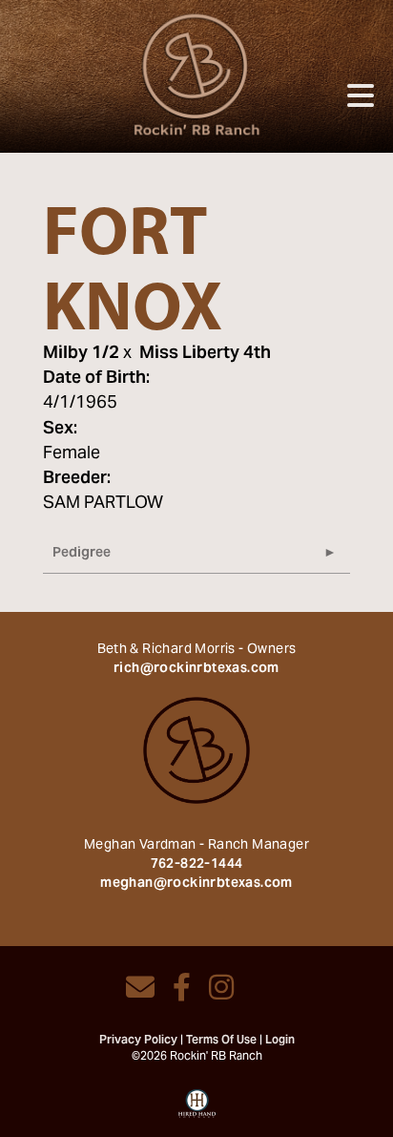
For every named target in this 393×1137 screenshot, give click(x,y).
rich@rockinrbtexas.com (196, 669)
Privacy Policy (138, 1040)
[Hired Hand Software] (197, 1110)
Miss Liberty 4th (205, 353)
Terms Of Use (221, 1040)
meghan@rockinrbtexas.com (196, 884)
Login (280, 1040)
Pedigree (81, 553)
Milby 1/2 (81, 353)
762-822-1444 (197, 865)
